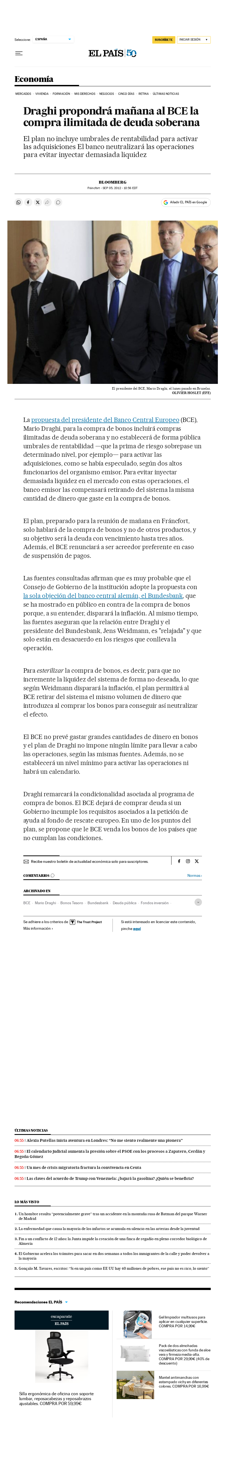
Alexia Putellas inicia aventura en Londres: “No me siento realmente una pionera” (105, 1140)
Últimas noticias (31, 1130)
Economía (34, 79)
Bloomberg (112, 182)
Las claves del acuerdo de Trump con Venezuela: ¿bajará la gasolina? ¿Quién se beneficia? (110, 1178)
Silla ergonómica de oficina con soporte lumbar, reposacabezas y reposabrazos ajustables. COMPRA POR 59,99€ (56, 1398)
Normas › (194, 876)
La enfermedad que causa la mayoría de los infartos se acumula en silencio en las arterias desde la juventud (109, 1228)
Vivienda (42, 94)
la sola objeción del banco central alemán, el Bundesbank (103, 596)
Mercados (23, 94)
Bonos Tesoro (71, 903)
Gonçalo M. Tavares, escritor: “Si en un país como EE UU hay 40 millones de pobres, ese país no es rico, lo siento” (114, 1268)
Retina (144, 94)
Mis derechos (84, 94)
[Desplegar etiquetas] (198, 902)
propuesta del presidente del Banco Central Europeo (105, 420)
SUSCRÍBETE (164, 40)
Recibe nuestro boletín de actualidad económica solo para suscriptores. (89, 861)
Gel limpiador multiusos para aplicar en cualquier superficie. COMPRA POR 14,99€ (183, 1321)
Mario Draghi (45, 903)
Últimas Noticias (166, 94)
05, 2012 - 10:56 (120, 188)
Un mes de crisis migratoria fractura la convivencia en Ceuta (84, 1167)
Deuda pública (124, 903)
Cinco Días (126, 94)
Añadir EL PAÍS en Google (188, 202)
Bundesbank (98, 903)
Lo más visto (27, 1202)
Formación (61, 94)
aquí (137, 928)
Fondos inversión (155, 903)
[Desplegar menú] (19, 53)
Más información (37, 928)
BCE (26, 903)
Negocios (106, 94)
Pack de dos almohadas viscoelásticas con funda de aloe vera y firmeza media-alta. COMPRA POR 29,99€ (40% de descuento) (184, 1354)
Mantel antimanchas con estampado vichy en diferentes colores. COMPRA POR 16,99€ (184, 1381)
